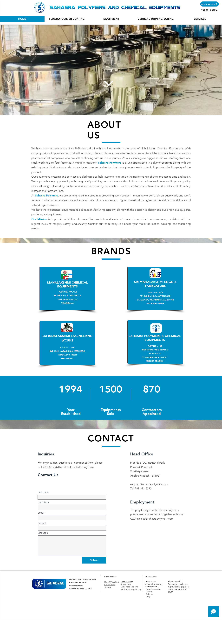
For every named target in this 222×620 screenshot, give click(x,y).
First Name (43, 492)
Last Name (43, 502)
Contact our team (99, 223)
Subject (42, 523)
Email (41, 512)
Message (43, 533)
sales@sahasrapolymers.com (156, 518)
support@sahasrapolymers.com (149, 484)
